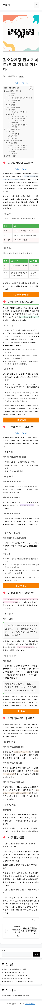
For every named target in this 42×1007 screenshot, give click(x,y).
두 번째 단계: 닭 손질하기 (19, 116)
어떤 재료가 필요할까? (21, 295)
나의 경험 (12, 102)
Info (6, 4)
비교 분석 (12, 96)
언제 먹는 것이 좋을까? (14, 140)
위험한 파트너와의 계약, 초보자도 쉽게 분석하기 (18, 981)
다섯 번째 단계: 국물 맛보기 (20, 125)
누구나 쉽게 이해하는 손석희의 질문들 (14, 975)
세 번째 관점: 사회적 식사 (19, 149)
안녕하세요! (6, 995)
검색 (3, 951)
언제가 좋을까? (21, 711)
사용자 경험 (15, 134)
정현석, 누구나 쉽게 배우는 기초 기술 (14, 969)
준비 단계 (12, 110)
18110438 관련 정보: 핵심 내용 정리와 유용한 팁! (29, 930)
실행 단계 (12, 114)
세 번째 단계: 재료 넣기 (18, 118)
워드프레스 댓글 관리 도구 (20, 995)
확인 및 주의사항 (14, 122)
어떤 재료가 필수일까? (13, 100)
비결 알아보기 (21, 420)
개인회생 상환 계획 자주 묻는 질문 (16, 931)
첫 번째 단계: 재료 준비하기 (20, 112)
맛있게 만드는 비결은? (13, 107)
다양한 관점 (13, 143)
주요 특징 (12, 93)
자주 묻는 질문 (11, 156)
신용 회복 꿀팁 (21, 586)
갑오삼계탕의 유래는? (13, 91)
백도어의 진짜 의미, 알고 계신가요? (13, 972)
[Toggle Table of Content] (30, 88)
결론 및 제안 (13, 151)
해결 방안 (14, 138)
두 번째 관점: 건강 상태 (18, 147)
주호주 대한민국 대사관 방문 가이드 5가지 (16, 978)
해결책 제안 (13, 136)
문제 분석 (12, 131)
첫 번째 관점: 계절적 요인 (19, 145)
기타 (36, 919)
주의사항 (14, 127)
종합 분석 (14, 153)
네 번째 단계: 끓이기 (18, 120)
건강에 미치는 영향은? (13, 129)
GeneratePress (30, 1004)
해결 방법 (12, 105)
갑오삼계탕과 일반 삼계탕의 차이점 (22, 98)
